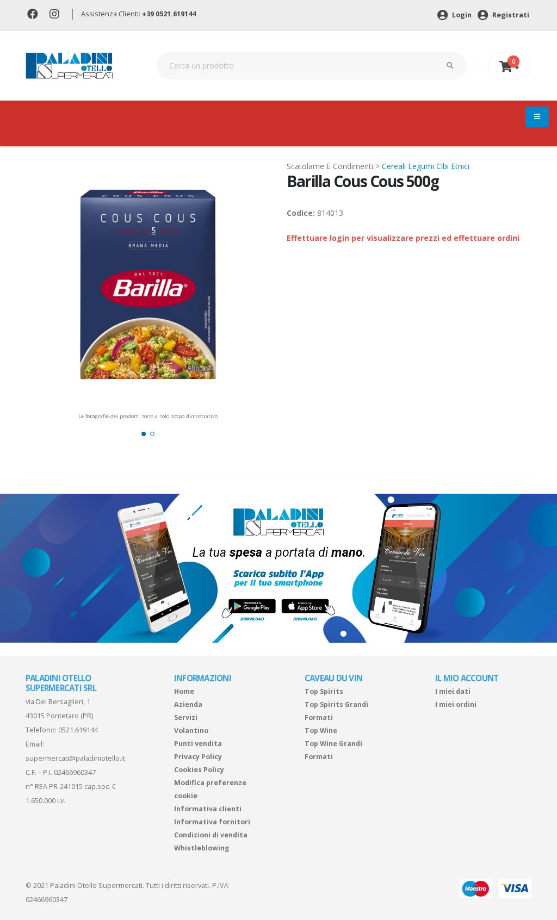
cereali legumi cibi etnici (425, 166)
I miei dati (453, 691)
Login (461, 15)
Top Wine (321, 730)
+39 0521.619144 (169, 13)
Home (184, 691)
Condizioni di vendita (210, 835)
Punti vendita (198, 743)
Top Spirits (324, 691)
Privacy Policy (198, 756)
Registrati (510, 15)
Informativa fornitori (212, 821)
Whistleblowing (202, 848)
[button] (143, 434)
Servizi (185, 717)
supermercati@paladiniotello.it (75, 758)
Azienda (188, 704)
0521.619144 (78, 730)
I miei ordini (455, 704)
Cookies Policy (199, 769)
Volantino (191, 730)
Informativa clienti (208, 808)
